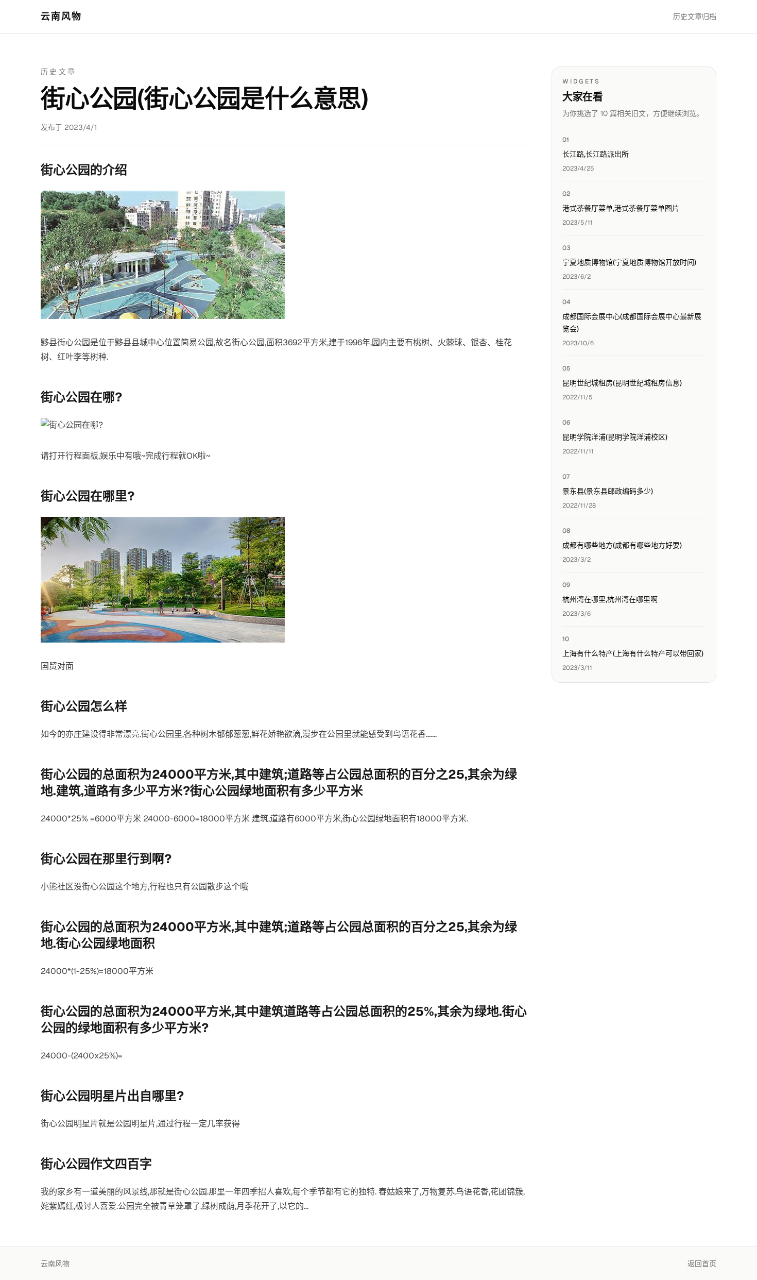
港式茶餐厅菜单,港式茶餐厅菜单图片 (620, 208)
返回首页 (701, 1263)
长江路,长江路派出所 (595, 154)
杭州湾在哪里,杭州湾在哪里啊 (610, 599)
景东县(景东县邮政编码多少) (607, 491)
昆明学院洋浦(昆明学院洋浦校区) (614, 437)
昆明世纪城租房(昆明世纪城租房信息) (622, 383)
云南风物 (61, 16)
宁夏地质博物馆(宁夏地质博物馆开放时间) (629, 262)
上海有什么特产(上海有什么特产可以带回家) (632, 653)
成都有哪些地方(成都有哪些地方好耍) (622, 545)
